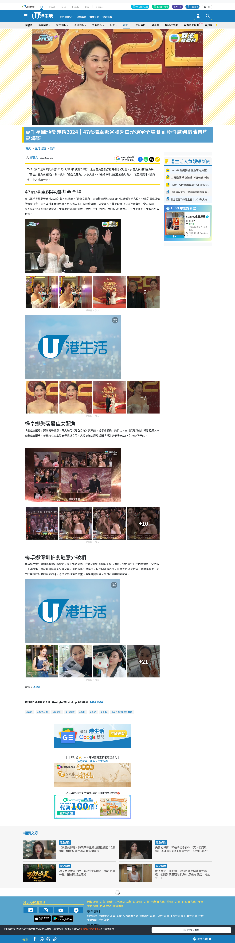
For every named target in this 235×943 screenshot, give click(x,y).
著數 (30, 712)
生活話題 (40, 148)
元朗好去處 (158, 902)
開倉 (110, 902)
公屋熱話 (81, 17)
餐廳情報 (92, 906)
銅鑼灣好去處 (141, 902)
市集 (102, 902)
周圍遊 (155, 25)
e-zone (99, 6)
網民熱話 (92, 916)
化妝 (104, 712)
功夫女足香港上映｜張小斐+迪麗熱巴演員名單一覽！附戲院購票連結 (87, 872)
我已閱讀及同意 (191, 929)
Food (63, 6)
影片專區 (140, 25)
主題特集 (210, 25)
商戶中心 (177, 6)
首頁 (28, 148)
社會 (200, 902)
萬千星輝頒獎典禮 (122, 712)
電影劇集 (65, 842)
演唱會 (28, 25)
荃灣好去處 (173, 902)
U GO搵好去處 (141, 6)
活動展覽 (92, 902)
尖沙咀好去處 (123, 902)
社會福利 (118, 906)
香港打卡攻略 (191, 25)
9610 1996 (96, 702)
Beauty (75, 6)
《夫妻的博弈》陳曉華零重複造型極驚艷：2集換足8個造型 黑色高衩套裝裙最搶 (87, 849)
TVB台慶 (43, 712)
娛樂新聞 (94, 17)
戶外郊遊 (105, 906)
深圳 (83, 712)
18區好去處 (171, 25)
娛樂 (52, 148)
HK (41, 6)
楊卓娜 (57, 712)
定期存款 (107, 17)
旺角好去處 (189, 902)
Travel (52, 6)
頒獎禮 (70, 712)
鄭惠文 (34, 157)
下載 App (194, 6)
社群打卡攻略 (162, 6)
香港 (93, 712)
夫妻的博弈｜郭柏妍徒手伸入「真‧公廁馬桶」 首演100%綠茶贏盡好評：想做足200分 (181, 849)
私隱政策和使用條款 (90, 928)
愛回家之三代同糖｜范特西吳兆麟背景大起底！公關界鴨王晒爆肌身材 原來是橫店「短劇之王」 (182, 874)
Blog (87, 6)
